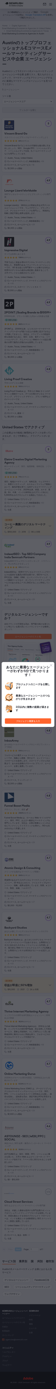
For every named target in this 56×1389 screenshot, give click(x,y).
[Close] (51, 665)
